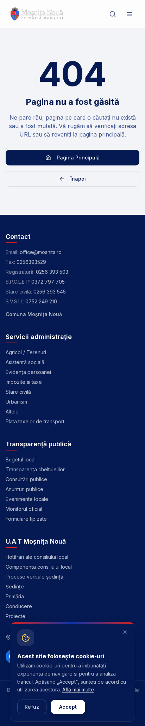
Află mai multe (78, 689)
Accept (68, 707)
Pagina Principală (78, 158)
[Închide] (125, 632)
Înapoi (78, 179)
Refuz (32, 707)
